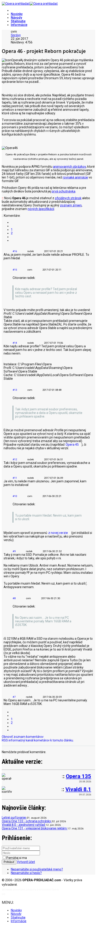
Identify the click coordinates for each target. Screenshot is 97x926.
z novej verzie (58, 533)
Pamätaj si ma (16, 858)
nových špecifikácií (41, 209)
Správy (16, 35)
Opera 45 (72, 444)
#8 (14, 598)
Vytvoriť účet (26, 862)
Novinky (17, 14)
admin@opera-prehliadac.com (24, 894)
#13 (15, 389)
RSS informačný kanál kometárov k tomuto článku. (38, 740)
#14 (15, 342)
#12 (15, 459)
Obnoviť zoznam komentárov (23, 737)
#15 (15, 269)
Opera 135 (78, 776)
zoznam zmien (71, 205)
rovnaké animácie (75, 177)
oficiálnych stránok (68, 198)
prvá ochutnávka (63, 191)
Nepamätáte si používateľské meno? (37, 869)
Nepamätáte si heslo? (26, 873)
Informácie (19, 25)
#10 (15, 496)
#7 (14, 697)
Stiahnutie (18, 21)
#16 (15, 251)
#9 (14, 551)
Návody (16, 17)
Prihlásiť (9, 862)
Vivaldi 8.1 (78, 789)
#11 (15, 478)
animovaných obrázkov (69, 166)
